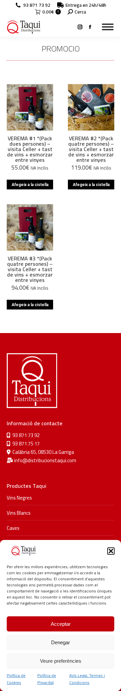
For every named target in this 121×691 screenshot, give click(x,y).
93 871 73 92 (36, 5)
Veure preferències (60, 661)
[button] (111, 551)
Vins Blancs (19, 513)
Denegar (60, 642)
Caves (13, 528)
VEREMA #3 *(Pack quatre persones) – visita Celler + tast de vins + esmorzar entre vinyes (30, 269)
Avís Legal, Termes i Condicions (87, 678)
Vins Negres (19, 498)
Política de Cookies (16, 678)
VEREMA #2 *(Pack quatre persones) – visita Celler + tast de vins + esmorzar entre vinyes (91, 149)
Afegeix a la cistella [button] (29, 184)
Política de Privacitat (46, 678)
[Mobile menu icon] (107, 27)
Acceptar (61, 624)
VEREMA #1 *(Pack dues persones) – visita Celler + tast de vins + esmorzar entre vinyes (30, 149)
